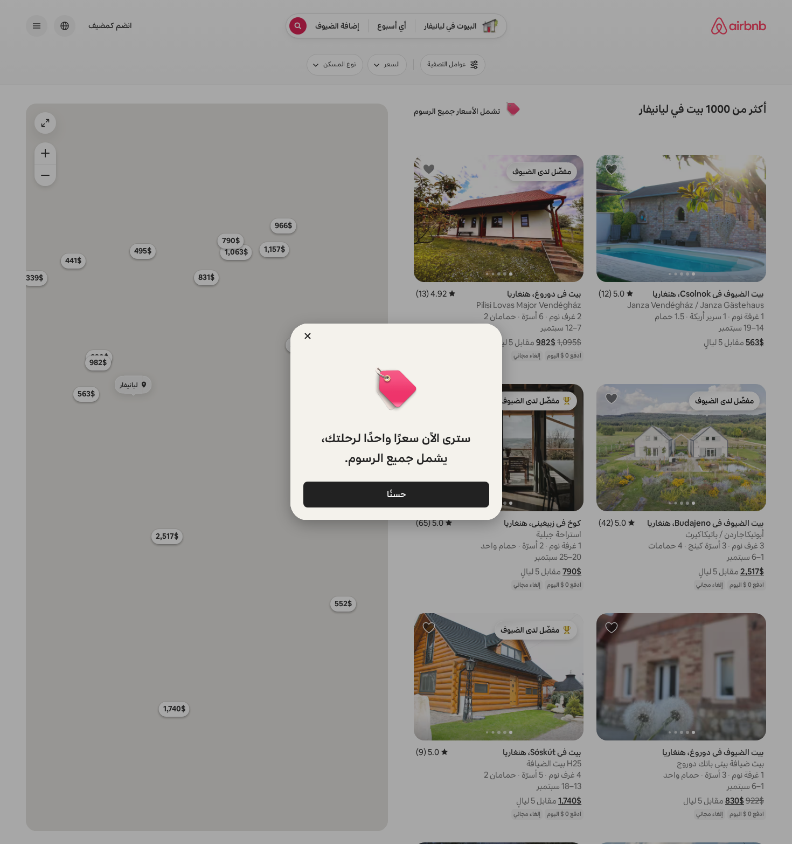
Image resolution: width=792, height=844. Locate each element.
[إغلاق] (307, 336)
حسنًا (396, 493)
